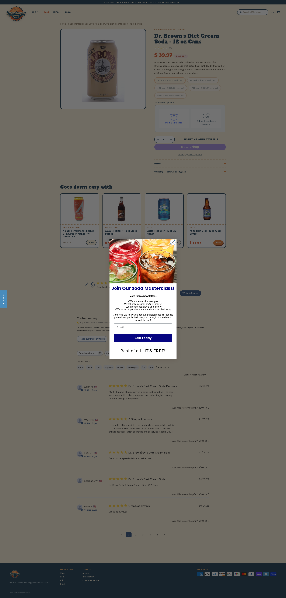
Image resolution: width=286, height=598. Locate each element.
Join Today (143, 338)
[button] (3, 299)
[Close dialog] (172, 242)
